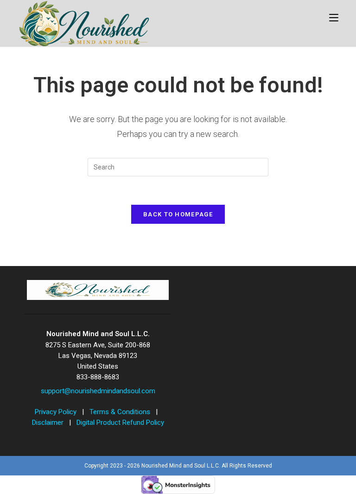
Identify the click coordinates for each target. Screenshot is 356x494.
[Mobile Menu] (333, 17)
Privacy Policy (56, 412)
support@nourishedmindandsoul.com (98, 391)
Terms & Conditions (120, 412)
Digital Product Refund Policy (120, 422)
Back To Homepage (178, 214)
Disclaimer (48, 422)
